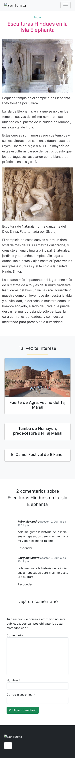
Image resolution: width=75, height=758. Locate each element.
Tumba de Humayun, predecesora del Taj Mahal (37, 431)
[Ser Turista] (15, 5)
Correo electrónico (21, 694)
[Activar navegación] (65, 5)
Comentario (15, 635)
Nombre (13, 680)
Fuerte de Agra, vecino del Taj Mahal (37, 405)
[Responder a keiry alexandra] (33, 548)
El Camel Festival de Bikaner (37, 454)
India (37, 17)
